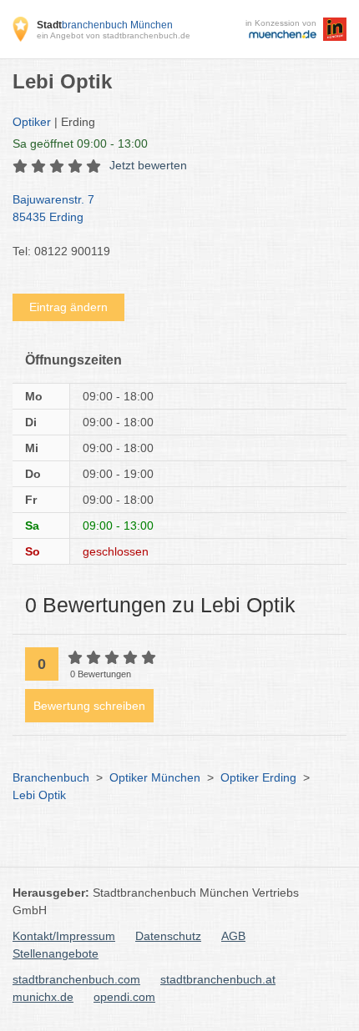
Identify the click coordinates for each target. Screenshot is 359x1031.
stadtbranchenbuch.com (76, 979)
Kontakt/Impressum (64, 936)
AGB (233, 936)
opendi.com (124, 996)
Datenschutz (168, 936)
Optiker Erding (258, 777)
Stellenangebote (56, 953)
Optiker (32, 121)
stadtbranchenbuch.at (218, 979)
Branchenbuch (51, 777)
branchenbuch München (105, 25)
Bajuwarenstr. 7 (53, 208)
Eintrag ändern (68, 307)
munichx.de (43, 996)
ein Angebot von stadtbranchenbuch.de (113, 35)
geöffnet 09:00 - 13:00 (80, 143)
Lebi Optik (39, 795)
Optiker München (154, 777)
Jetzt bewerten (148, 165)
